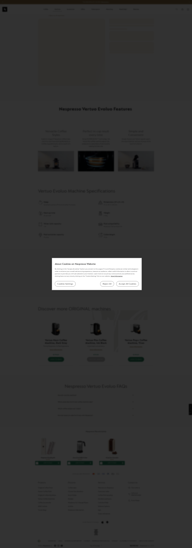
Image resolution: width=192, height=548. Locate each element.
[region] (97, 274)
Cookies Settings (65, 284)
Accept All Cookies (127, 284)
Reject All (107, 284)
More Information (117, 276)
